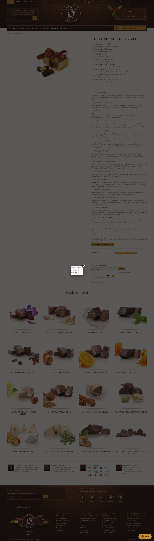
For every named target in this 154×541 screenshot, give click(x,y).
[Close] (83, 266)
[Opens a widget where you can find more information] (145, 537)
